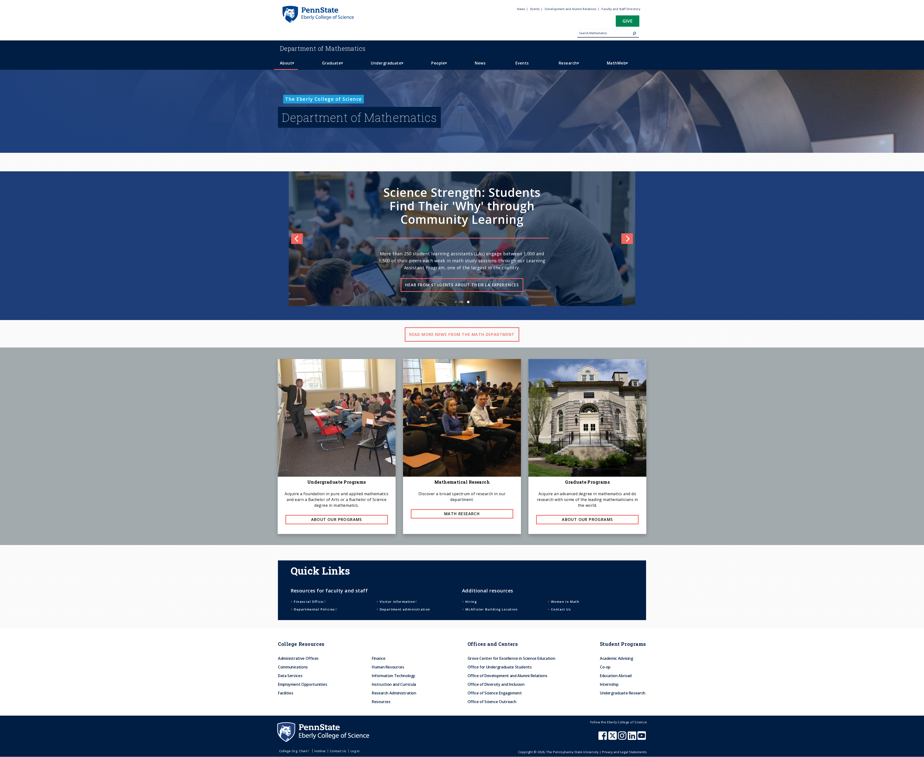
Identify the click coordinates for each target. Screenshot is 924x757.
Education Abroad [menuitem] (616, 675)
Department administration (405, 609)
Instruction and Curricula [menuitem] (394, 684)
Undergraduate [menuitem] (383, 65)
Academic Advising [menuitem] (616, 658)
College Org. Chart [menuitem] (293, 751)
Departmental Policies (314, 609)
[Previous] (297, 238)
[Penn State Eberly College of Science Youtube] (642, 738)
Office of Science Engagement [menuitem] (495, 693)
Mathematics (323, 48)
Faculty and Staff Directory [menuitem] (621, 9)
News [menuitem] (521, 9)
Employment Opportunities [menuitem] (302, 684)
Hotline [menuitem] (320, 751)
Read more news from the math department (462, 334)
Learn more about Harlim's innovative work (466, 298)
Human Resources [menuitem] (388, 667)
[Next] (627, 238)
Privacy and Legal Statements (624, 752)
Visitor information (397, 601)
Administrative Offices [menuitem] (298, 658)
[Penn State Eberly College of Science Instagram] (623, 738)
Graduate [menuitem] (328, 65)
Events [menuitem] (535, 9)
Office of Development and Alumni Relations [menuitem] (507, 675)
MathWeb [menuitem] (613, 65)
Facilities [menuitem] (285, 693)
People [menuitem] (435, 65)
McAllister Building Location (491, 609)
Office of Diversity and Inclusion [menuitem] (496, 684)
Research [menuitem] (565, 65)
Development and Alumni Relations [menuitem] (570, 9)
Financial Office (308, 601)
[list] (462, 238)
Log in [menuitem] (355, 751)
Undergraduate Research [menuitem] (622, 693)
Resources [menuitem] (381, 701)
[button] (627, 22)
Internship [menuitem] (609, 684)
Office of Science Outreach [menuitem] (492, 701)
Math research (462, 513)
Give (627, 21)
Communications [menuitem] (293, 667)
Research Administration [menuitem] (394, 693)
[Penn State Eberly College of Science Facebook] (603, 738)
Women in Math (565, 601)
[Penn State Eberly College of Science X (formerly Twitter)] (613, 738)
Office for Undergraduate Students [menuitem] (500, 667)
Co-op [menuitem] (605, 667)
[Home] (318, 8)
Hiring (471, 601)
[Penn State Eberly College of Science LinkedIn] (632, 738)
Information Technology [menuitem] (393, 675)
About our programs (336, 519)
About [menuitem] (283, 65)
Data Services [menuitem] (290, 675)
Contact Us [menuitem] (338, 751)
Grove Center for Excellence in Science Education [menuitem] (511, 658)
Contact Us (561, 609)
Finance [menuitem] (378, 658)
